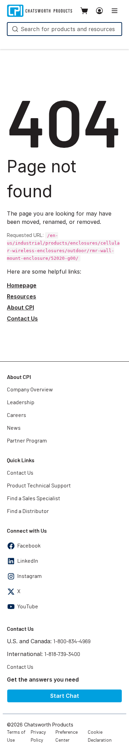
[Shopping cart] (84, 10)
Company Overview (30, 389)
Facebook (29, 546)
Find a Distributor (28, 511)
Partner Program (27, 441)
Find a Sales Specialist (33, 498)
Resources (21, 296)
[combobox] (64, 29)
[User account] (99, 10)
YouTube (27, 606)
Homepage (21, 285)
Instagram (29, 576)
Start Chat (64, 695)
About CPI (20, 307)
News (14, 428)
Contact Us (22, 318)
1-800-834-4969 (71, 641)
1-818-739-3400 (62, 654)
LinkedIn (27, 561)
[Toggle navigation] (114, 10)
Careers (16, 415)
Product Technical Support (39, 485)
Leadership (20, 402)
